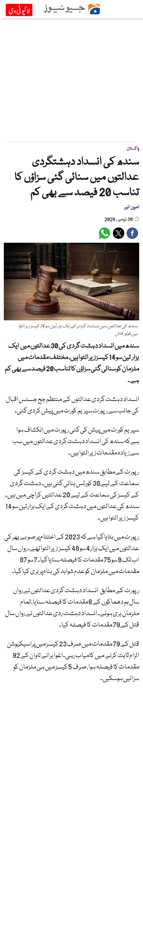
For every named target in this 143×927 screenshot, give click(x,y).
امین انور (131, 207)
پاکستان (133, 148)
